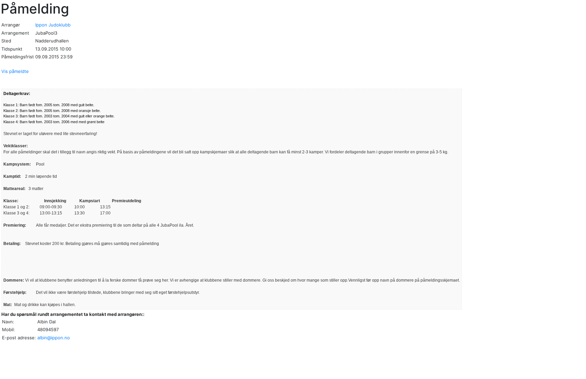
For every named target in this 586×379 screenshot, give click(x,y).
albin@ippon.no (53, 337)
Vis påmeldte (15, 71)
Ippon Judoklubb (53, 24)
